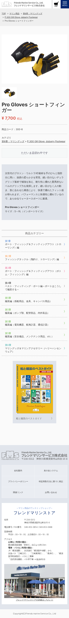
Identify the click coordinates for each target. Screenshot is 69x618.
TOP (4, 13)
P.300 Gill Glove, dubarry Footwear (21, 17)
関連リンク (18, 492)
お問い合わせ (51, 492)
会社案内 (18, 470)
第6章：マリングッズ (32, 13)
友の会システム (51, 470)
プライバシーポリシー (18, 481)
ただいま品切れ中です (34, 152)
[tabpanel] (34, 59)
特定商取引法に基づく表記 (51, 481)
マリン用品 (14, 13)
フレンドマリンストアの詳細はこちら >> (34, 600)
